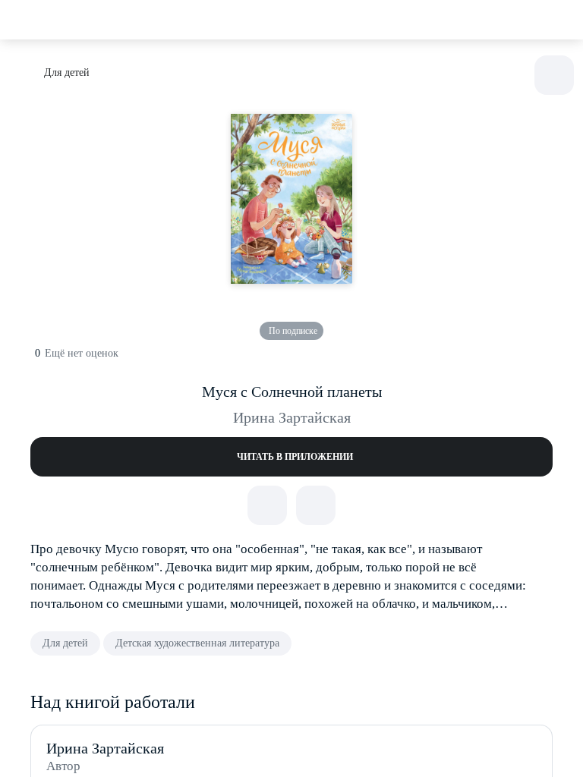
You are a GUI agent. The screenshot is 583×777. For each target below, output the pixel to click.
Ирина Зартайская (292, 417)
